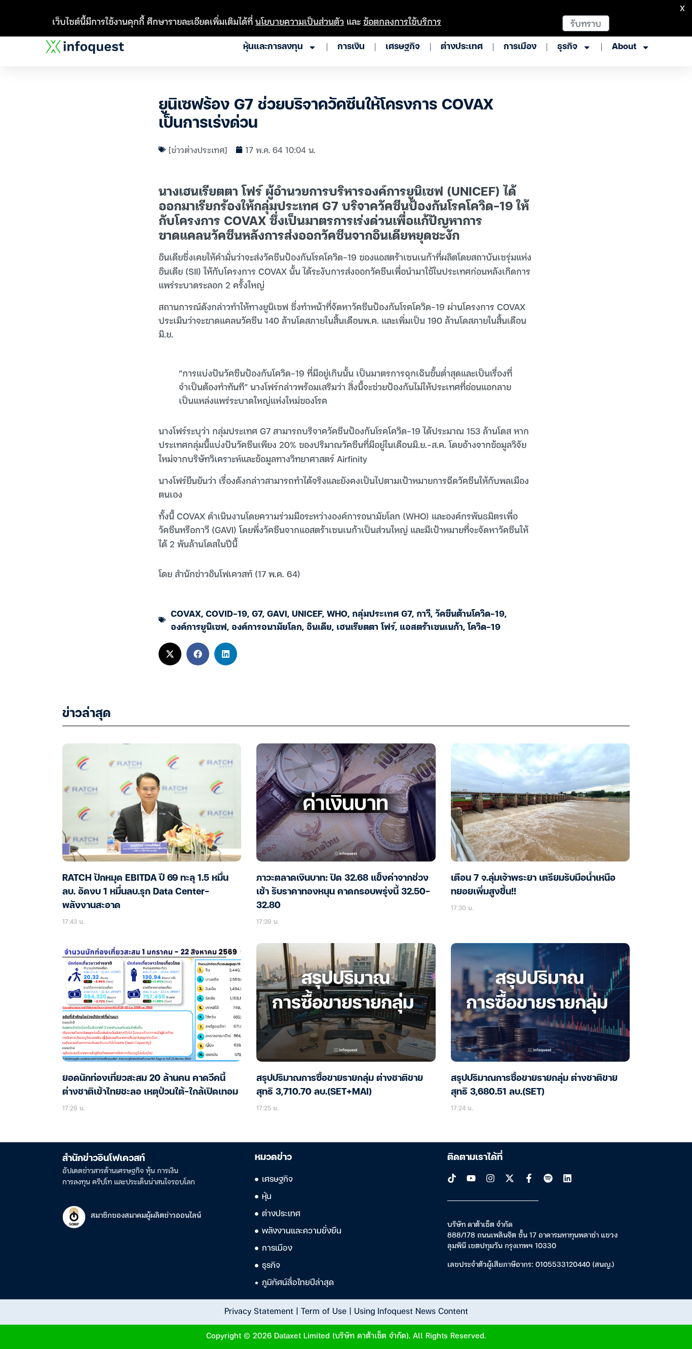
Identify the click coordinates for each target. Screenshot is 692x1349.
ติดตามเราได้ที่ (475, 1157)
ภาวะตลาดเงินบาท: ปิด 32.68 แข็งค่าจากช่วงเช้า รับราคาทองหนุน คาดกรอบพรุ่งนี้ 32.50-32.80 (343, 892)
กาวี (423, 613)
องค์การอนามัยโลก (267, 626)
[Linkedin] (567, 1178)
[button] (170, 654)
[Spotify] (548, 1178)
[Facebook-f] (528, 1178)
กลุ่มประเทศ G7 (382, 613)
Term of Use (324, 1310)
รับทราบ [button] (585, 23)
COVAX (186, 613)
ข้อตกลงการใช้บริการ (402, 21)
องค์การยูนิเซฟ (199, 626)
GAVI (277, 613)
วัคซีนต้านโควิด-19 (470, 613)
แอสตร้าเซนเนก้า (431, 626)
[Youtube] (471, 1178)
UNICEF (307, 613)
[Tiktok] (451, 1178)
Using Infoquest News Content (411, 1310)
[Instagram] (490, 1178)
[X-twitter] (509, 1178)
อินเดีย (319, 626)
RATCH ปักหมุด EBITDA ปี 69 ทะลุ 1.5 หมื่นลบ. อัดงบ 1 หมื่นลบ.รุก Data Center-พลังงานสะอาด (145, 892)
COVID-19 (226, 613)
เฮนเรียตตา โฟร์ (365, 626)
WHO (337, 613)
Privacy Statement (258, 1310)
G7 (257, 613)
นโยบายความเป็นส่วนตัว (299, 21)
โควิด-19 (484, 626)
